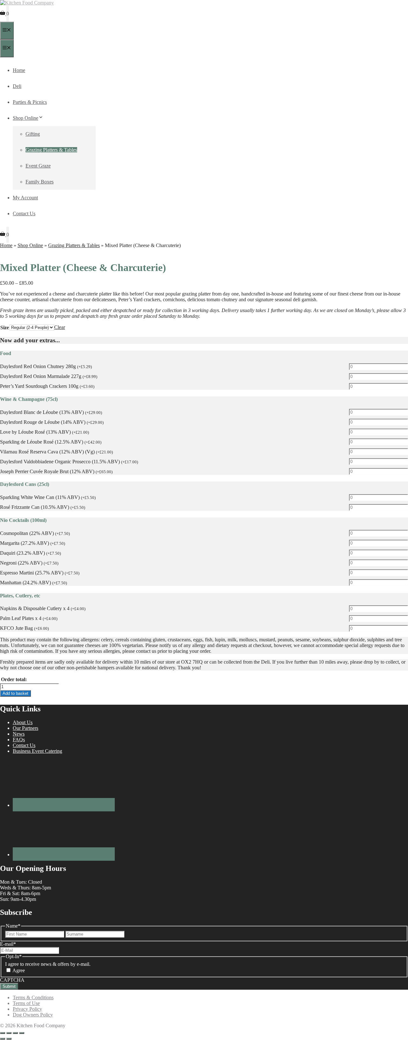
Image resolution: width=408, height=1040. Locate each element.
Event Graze (38, 165)
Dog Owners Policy (33, 1014)
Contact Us (24, 213)
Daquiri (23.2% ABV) (30, 553)
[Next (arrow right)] (8, 1039)
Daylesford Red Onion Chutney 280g (46, 366)
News (19, 734)
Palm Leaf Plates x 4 (28, 618)
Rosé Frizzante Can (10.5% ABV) (42, 507)
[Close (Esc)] (21, 1033)
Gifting (33, 134)
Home (19, 70)
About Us (23, 722)
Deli (17, 86)
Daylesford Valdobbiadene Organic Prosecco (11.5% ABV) (69, 461)
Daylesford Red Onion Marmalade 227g (48, 376)
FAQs (19, 739)
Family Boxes (40, 181)
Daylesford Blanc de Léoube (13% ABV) (51, 412)
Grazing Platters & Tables (51, 150)
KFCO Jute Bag (24, 628)
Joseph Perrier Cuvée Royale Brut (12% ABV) (56, 471)
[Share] (15, 1033)
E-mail (8, 944)
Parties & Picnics (30, 102)
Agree (18, 970)
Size (4, 327)
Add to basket (15, 693)
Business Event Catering (37, 751)
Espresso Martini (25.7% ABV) (39, 572)
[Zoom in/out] (2, 1033)
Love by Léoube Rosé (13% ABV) (44, 432)
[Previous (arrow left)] (2, 1039)
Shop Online (25, 118)
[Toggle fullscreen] (8, 1033)
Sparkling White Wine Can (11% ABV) (48, 497)
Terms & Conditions (33, 997)
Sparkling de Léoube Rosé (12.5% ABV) (50, 442)
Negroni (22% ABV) (29, 563)
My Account (25, 197)
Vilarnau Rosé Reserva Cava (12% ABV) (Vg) (56, 451)
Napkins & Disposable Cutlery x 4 (42, 608)
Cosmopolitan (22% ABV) (35, 533)
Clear (59, 327)
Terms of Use (26, 1003)
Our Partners (25, 728)
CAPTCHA (12, 980)
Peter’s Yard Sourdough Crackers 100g (47, 386)
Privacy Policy (27, 1009)
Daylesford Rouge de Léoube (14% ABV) (52, 422)
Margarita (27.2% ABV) (32, 543)
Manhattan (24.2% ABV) (33, 582)
